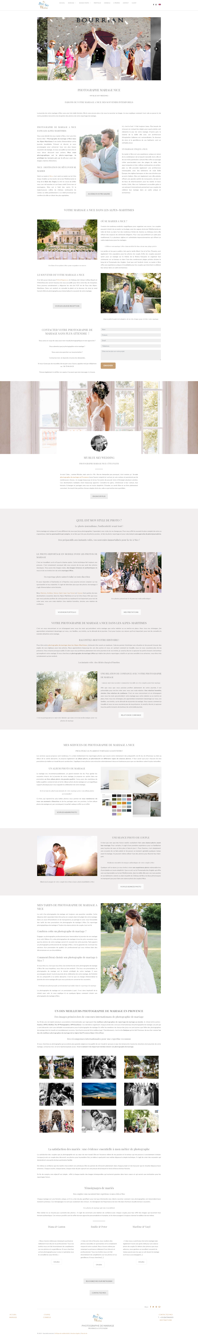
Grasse (79, 593)
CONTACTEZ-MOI (99, 1293)
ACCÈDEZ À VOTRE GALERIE (99, 194)
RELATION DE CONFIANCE (131, 715)
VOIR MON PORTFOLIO (67, 612)
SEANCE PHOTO (84, 3)
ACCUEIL (13, 1315)
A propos (116, 3)
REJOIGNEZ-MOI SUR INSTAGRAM (99, 1281)
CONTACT (126, 3)
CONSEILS (107, 3)
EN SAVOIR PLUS (99, 496)
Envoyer (108, 366)
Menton (43, 593)
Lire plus (57, 1262)
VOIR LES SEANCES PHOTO (130, 887)
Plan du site (84, 1333)
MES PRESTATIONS (131, 612)
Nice (51, 176)
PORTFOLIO (97, 3)
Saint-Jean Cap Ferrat (67, 593)
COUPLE (47, 1315)
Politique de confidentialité (62, 1333)
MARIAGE (71, 3)
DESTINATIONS (166, 1320)
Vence (56, 593)
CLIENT (134, 3)
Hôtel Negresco (62, 280)
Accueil (62, 3)
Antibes (50, 593)
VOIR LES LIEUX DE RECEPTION (67, 306)
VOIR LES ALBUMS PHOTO (67, 812)
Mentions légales (75, 1333)
